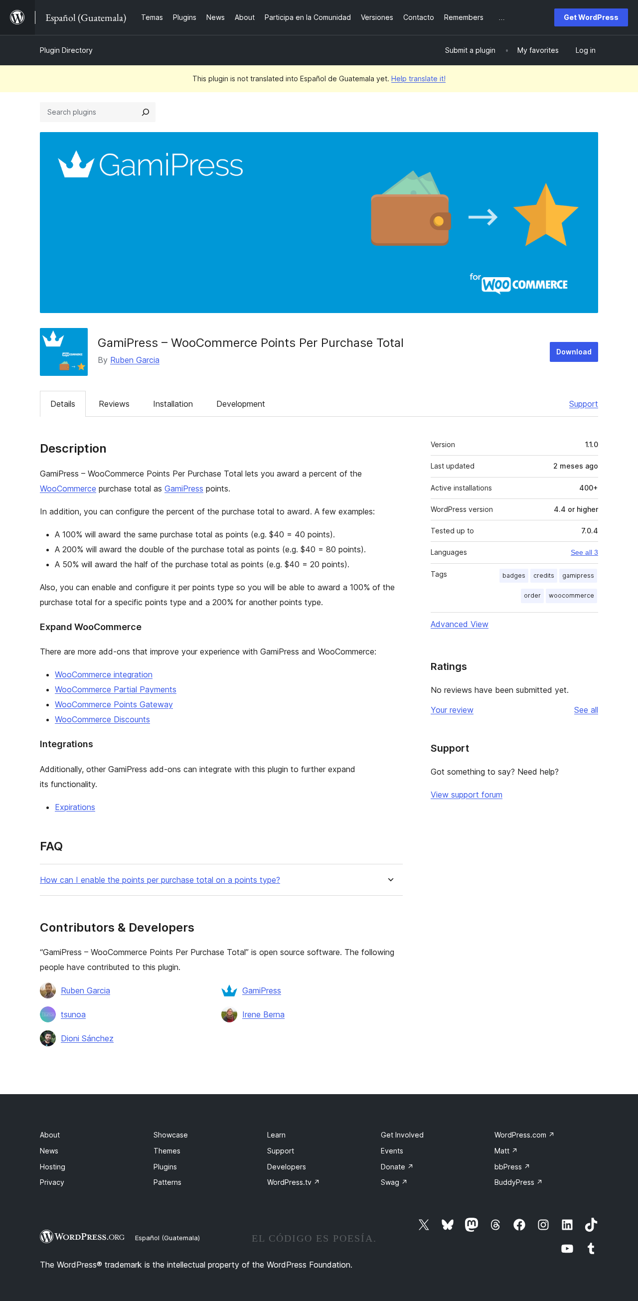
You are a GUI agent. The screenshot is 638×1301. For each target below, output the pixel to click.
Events (392, 1150)
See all (586, 710)
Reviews (114, 404)
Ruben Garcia (135, 360)
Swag (394, 1182)
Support (583, 404)
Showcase (171, 1135)
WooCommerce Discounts (102, 719)
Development (240, 404)
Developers (286, 1166)
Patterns (167, 1182)
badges (513, 575)
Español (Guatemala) (167, 1238)
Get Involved (402, 1135)
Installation (173, 404)
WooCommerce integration (104, 674)
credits (543, 575)
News (49, 1150)
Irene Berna (263, 1014)
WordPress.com (524, 1135)
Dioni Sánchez (87, 1038)
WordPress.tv (293, 1182)
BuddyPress (518, 1182)
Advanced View (459, 624)
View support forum (466, 795)
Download (574, 351)
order (532, 595)
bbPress (512, 1166)
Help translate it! (418, 78)
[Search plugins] (146, 112)
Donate (397, 1166)
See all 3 (584, 552)
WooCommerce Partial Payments (115, 689)
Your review (452, 710)
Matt (506, 1150)
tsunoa (73, 1014)
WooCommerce (68, 488)
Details (62, 404)
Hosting (52, 1166)
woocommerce (571, 595)
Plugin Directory (66, 50)
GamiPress (183, 488)
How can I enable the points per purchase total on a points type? (160, 880)
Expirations (75, 807)
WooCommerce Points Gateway (114, 704)
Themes (167, 1150)
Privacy (52, 1182)
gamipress (578, 575)
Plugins (165, 1166)
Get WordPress (591, 17)
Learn (276, 1135)
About (50, 1135)
